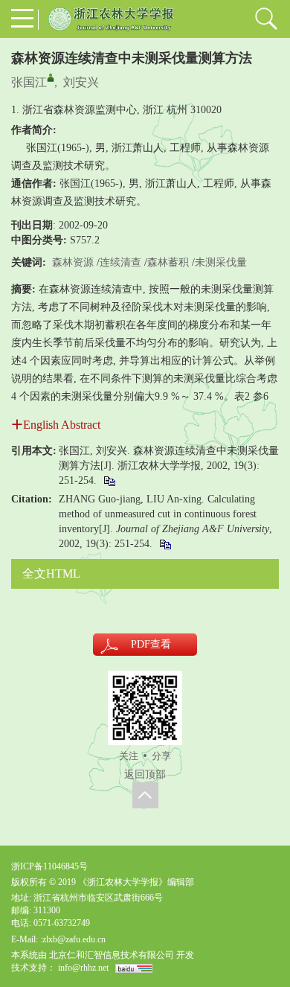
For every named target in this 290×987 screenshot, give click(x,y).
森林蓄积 (168, 262)
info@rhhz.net (83, 967)
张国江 (29, 82)
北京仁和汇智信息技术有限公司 (111, 955)
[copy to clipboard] (164, 543)
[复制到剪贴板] (109, 480)
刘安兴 (81, 82)
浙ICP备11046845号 (49, 866)
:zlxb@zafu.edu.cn (73, 939)
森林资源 (73, 262)
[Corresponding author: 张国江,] (50, 77)
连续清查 (120, 262)
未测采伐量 (221, 262)
